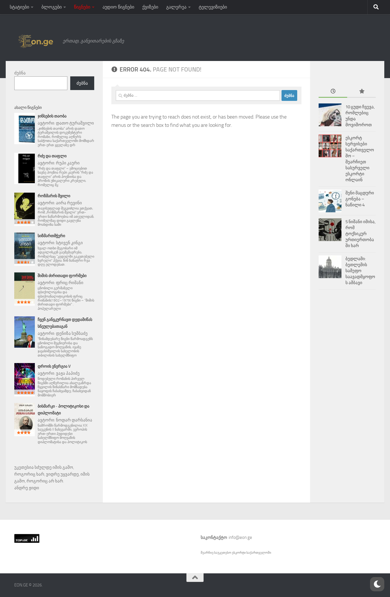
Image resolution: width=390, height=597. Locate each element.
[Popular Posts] (361, 91)
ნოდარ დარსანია (74, 420)
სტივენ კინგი (69, 242)
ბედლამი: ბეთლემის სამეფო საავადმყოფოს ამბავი (360, 270)
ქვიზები (150, 7)
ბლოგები (51, 7)
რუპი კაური (68, 163)
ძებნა (20, 73)
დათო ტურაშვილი (75, 123)
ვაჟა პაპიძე (68, 373)
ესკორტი (239, 553)
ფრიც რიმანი (69, 282)
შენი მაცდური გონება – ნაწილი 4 (359, 198)
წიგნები (82, 7)
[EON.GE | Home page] (35, 41)
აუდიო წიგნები (118, 7)
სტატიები (19, 7)
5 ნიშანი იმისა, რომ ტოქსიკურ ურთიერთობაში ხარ (360, 233)
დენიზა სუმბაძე (72, 333)
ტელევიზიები (213, 7)
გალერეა (176, 7)
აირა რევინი (69, 202)
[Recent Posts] (333, 91)
